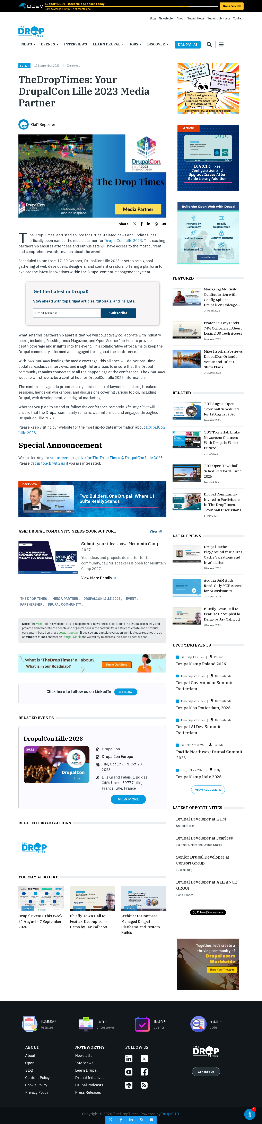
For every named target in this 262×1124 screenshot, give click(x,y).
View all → (158, 531)
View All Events (208, 790)
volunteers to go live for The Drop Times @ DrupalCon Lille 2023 (106, 457)
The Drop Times (33, 599)
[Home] (31, 31)
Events (48, 44)
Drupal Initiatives (89, 1077)
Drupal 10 (170, 1114)
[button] (127, 224)
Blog (153, 18)
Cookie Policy (36, 1085)
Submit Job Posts (218, 18)
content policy (69, 632)
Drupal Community (64, 604)
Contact (238, 18)
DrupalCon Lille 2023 (123, 240)
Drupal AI (187, 45)
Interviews (75, 44)
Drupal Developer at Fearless (204, 838)
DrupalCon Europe (117, 756)
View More (128, 799)
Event (24, 66)
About (181, 18)
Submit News (195, 18)
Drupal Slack (72, 637)
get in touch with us (47, 463)
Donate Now (232, 6)
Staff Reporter (42, 124)
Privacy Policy (36, 1092)
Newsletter (166, 18)
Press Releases (88, 1092)
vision (40, 624)
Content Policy (37, 1077)
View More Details (96, 578)
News (26, 44)
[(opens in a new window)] (30, 5)
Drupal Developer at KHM (201, 819)
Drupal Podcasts (89, 1085)
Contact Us (206, 1072)
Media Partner (65, 599)
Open (29, 1063)
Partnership (31, 604)
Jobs (133, 44)
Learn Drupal (106, 44)
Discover (156, 44)
